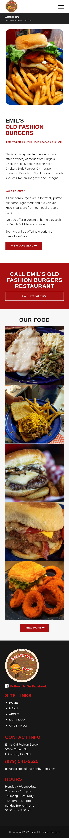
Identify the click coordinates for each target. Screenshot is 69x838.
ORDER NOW (18, 725)
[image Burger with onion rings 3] (34, 590)
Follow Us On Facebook (28, 686)
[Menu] (59, 6)
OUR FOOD (17, 719)
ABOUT (14, 714)
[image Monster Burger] (34, 531)
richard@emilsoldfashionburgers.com (30, 769)
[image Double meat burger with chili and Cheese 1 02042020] (34, 414)
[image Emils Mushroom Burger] (34, 473)
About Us (12, 17)
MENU (13, 708)
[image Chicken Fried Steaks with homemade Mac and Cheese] (34, 355)
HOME (13, 702)
